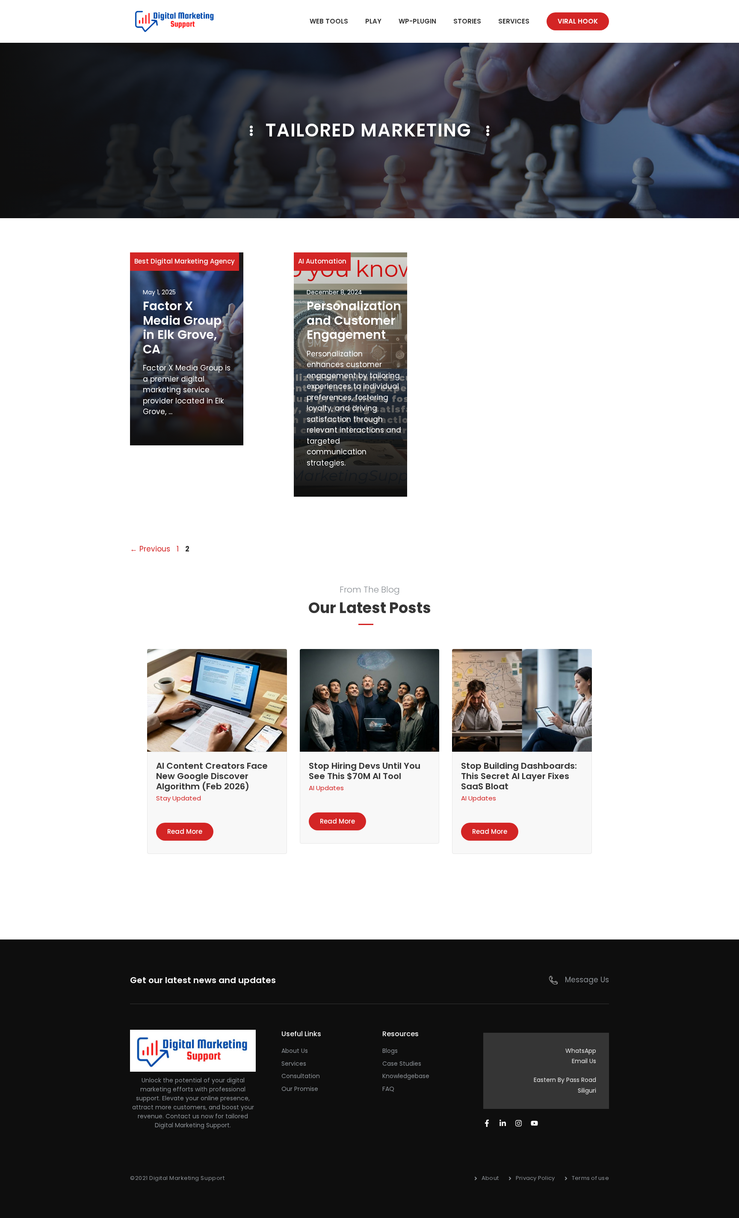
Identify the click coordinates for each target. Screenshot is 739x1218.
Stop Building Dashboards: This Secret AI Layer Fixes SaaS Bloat (519, 776)
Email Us (584, 1061)
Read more (184, 831)
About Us (294, 1050)
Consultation (300, 1076)
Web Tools (329, 21)
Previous (150, 549)
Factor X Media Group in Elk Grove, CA (182, 328)
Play (373, 21)
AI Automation (322, 261)
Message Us (587, 980)
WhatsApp (580, 1050)
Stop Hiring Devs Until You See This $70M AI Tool (364, 771)
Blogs (390, 1050)
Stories (467, 21)
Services (513, 21)
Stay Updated (178, 798)
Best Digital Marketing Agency (184, 261)
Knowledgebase (405, 1076)
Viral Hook (578, 21)
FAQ (388, 1089)
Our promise (299, 1089)
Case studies (401, 1063)
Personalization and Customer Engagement (354, 320)
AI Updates (326, 787)
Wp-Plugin (417, 21)
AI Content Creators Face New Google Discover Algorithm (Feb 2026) (212, 776)
